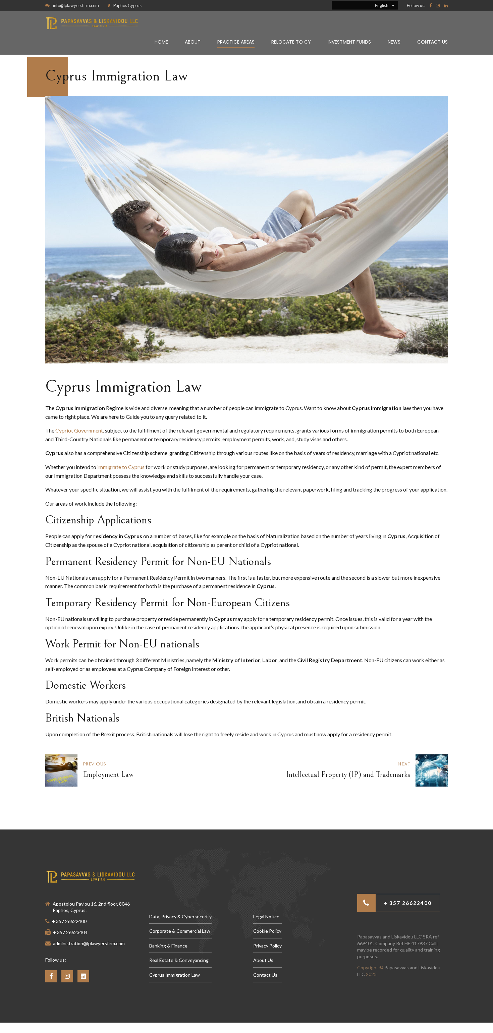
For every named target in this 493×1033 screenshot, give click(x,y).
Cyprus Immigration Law (174, 975)
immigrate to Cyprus (121, 467)
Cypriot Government (79, 430)
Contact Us (432, 42)
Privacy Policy (267, 946)
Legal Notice (266, 916)
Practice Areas (236, 42)
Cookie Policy (267, 931)
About (193, 42)
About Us (263, 960)
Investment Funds (349, 42)
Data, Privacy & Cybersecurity (180, 916)
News (394, 42)
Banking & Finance (168, 946)
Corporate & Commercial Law (179, 931)
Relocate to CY (291, 42)
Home (161, 42)
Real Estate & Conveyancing (179, 960)
